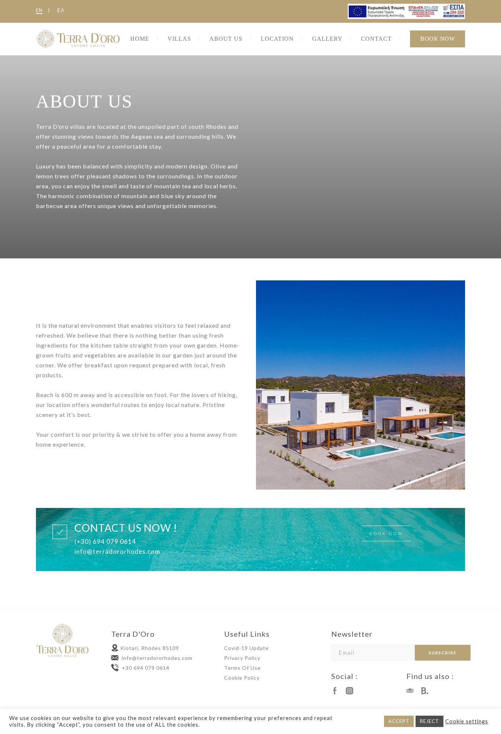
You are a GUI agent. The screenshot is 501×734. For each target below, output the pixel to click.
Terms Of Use (242, 668)
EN (39, 10)
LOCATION (277, 39)
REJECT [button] (429, 721)
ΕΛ (61, 10)
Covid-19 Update (246, 648)
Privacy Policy (242, 658)
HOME (139, 39)
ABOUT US (225, 39)
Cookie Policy (242, 678)
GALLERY (327, 39)
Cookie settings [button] (466, 721)
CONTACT (376, 39)
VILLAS (179, 39)
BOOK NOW (437, 39)
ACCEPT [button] (398, 721)
